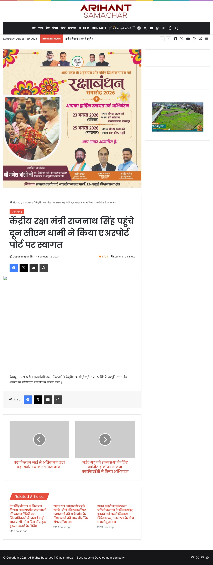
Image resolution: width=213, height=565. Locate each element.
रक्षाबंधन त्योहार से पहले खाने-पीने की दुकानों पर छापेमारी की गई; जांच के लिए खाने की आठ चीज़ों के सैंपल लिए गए (70, 514)
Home (16, 202)
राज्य (40, 28)
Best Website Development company (101, 557)
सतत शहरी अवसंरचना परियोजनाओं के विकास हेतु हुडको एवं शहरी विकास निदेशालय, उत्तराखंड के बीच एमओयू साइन (115, 514)
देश (48, 28)
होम (33, 28)
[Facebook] (14, 268)
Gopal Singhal (21, 256)
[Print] (44, 268)
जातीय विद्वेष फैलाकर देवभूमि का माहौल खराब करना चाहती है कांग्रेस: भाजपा (101, 38)
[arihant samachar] (106, 11)
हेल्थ (63, 28)
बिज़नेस (72, 28)
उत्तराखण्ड (28, 202)
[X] (24, 268)
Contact (99, 28)
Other (84, 28)
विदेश (55, 28)
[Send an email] (31, 256)
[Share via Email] (34, 268)
